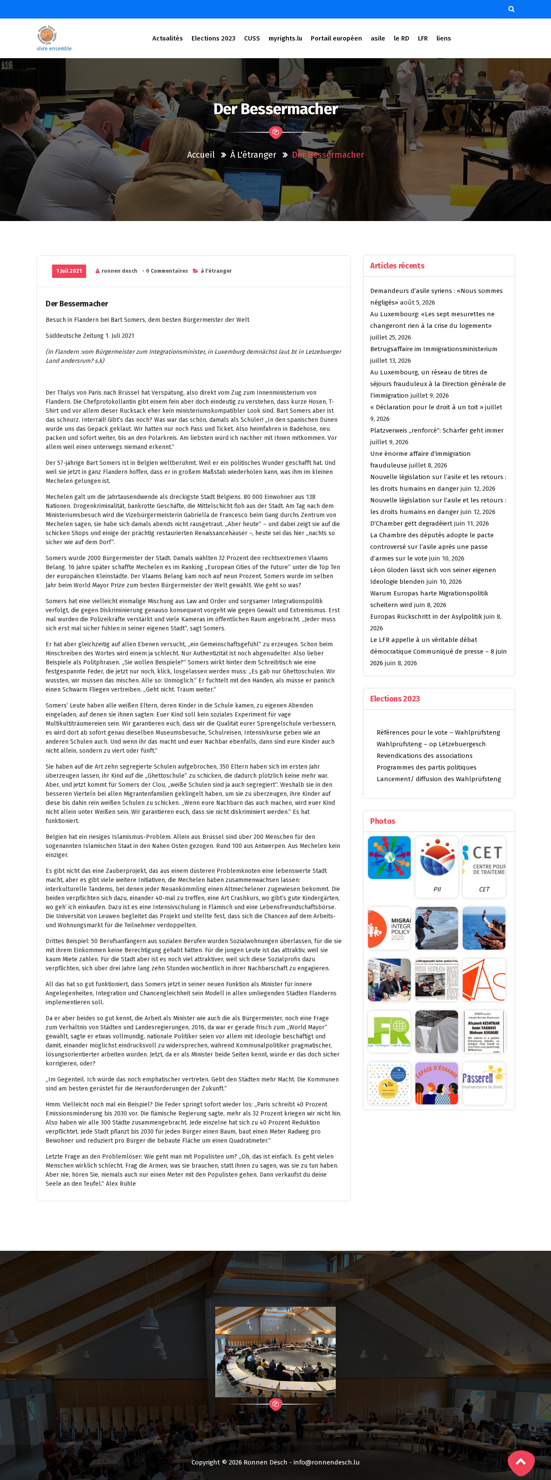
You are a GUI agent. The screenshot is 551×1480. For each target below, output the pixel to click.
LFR (423, 38)
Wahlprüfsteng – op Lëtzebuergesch (431, 744)
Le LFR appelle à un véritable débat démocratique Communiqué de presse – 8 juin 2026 (438, 651)
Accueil (201, 155)
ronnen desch (119, 271)
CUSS (252, 38)
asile (378, 38)
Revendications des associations (425, 756)
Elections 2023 (213, 38)
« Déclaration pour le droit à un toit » (426, 407)
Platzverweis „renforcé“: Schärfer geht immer (437, 430)
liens (443, 38)
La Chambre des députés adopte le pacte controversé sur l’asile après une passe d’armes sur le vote (432, 546)
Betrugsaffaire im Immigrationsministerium (434, 349)
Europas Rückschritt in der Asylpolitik (426, 616)
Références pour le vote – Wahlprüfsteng (438, 732)
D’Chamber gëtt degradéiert (411, 523)
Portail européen (336, 38)
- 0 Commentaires (165, 271)
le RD (401, 38)
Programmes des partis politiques (427, 767)
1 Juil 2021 (69, 271)
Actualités (167, 38)
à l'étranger (253, 155)
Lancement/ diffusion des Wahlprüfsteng (439, 779)
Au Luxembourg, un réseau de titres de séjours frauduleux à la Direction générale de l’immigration (438, 383)
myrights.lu (285, 38)
